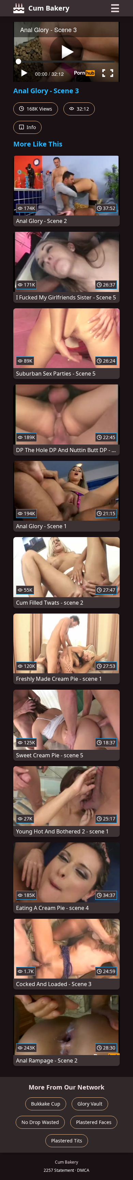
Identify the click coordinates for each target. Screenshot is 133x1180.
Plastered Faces (94, 1122)
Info (30, 127)
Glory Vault (89, 1103)
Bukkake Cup (45, 1103)
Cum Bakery (48, 8)
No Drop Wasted (40, 1122)
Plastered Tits (66, 1140)
